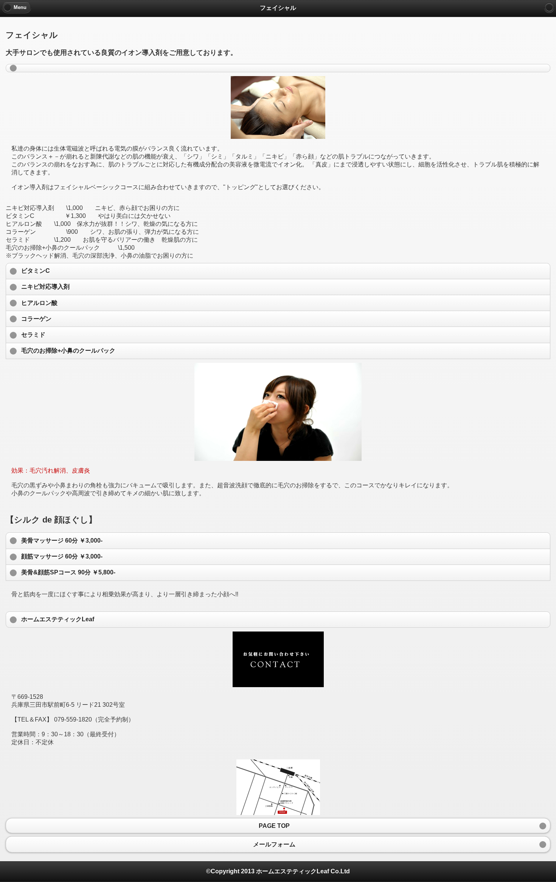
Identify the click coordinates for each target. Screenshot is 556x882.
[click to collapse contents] (278, 68)
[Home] (549, 7)
